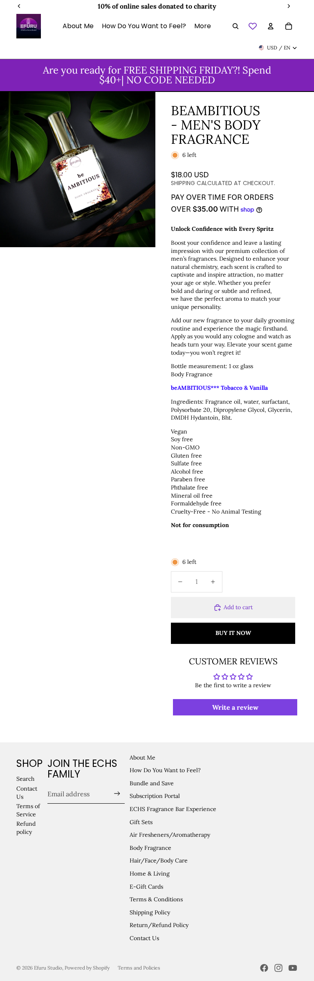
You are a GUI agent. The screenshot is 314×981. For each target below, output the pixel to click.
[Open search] (235, 26)
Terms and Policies (139, 968)
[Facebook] (264, 968)
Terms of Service (28, 810)
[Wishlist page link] (253, 26)
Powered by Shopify (87, 968)
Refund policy (26, 828)
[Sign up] (117, 793)
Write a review (235, 707)
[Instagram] (278, 968)
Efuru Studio (48, 968)
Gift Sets (141, 822)
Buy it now (233, 633)
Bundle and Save (152, 783)
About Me (142, 757)
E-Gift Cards (146, 886)
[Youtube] (293, 968)
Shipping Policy (150, 912)
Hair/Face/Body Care (159, 860)
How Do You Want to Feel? (165, 770)
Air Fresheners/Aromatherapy (170, 834)
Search (25, 778)
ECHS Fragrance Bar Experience (173, 809)
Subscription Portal (155, 796)
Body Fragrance (150, 847)
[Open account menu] (271, 26)
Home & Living (150, 873)
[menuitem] (202, 26)
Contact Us (144, 938)
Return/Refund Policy (159, 925)
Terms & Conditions (156, 899)
